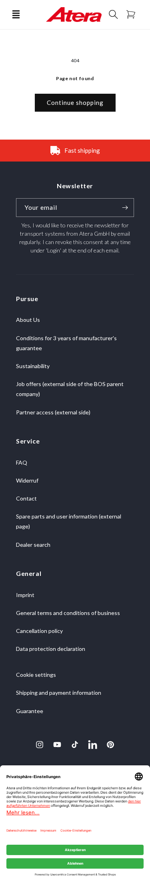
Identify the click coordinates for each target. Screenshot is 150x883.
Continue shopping (75, 102)
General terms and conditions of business (68, 612)
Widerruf (27, 480)
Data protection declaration (50, 648)
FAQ (21, 462)
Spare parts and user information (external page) (68, 521)
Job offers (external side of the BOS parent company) (70, 388)
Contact (26, 498)
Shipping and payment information (58, 692)
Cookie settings (36, 674)
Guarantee (29, 711)
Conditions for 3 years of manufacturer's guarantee (66, 343)
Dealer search (33, 544)
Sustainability (33, 366)
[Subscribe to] (125, 207)
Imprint (25, 594)
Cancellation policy (39, 630)
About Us (28, 319)
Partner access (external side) (53, 412)
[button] (16, 14)
